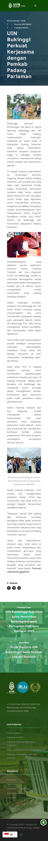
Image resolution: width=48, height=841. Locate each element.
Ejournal (11, 784)
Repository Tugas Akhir (18, 788)
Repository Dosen (16, 793)
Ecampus (11, 779)
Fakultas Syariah (15, 737)
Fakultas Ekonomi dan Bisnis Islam (24, 749)
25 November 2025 (16, 21)
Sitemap (11, 797)
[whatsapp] (21, 835)
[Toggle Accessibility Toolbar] (43, 822)
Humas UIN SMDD (22, 24)
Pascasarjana (14, 732)
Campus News (21, 27)
